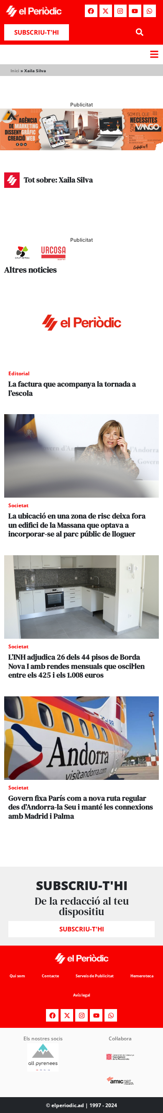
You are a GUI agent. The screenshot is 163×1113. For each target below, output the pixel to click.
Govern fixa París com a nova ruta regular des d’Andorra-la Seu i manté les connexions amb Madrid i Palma (80, 807)
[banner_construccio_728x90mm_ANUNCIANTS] (81, 260)
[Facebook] (91, 11)
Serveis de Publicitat (95, 976)
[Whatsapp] (149, 11)
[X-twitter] (105, 11)
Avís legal (81, 995)
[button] (139, 32)
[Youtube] (135, 11)
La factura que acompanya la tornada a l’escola (72, 388)
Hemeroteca (141, 976)
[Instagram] (120, 11)
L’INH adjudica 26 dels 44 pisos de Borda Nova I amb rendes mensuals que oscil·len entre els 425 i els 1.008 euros (76, 666)
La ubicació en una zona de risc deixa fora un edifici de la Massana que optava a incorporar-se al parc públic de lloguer (76, 525)
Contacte (50, 976)
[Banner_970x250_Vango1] (81, 148)
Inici (14, 70)
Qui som (17, 976)
